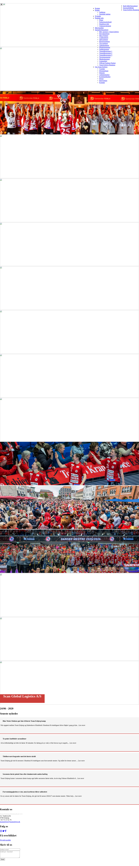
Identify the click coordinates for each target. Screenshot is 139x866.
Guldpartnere (103, 38)
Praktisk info (99, 18)
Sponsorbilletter (128, 8)
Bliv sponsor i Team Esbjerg (109, 32)
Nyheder (98, 16)
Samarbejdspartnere (101, 30)
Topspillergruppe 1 (105, 51)
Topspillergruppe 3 (105, 55)
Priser (101, 20)
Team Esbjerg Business (131, 10)
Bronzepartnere (104, 41)
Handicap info (104, 24)
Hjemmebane (103, 71)
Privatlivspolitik (5, 840)
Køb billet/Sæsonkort (130, 6)
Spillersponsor (104, 49)
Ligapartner (103, 61)
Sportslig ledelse (104, 14)
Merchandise (99, 28)
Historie (102, 73)
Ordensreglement (105, 26)
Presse (101, 79)
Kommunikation (104, 77)
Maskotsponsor (104, 59)
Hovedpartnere (104, 34)
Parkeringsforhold (105, 22)
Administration (104, 75)
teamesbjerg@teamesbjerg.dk (10, 822)
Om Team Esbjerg (101, 67)
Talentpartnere (104, 45)
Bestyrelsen (103, 81)
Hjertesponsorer (104, 47)
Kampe (97, 8)
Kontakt (102, 82)
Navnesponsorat (104, 57)
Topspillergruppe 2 (105, 53)
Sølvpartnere (103, 39)
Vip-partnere (103, 43)
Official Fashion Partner (107, 63)
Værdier (102, 69)
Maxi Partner (103, 36)
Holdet (97, 10)
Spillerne (102, 12)
